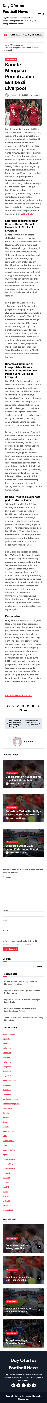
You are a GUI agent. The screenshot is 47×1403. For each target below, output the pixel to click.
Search (7, 958)
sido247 (6, 1182)
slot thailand (8, 1210)
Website (6, 930)
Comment (7, 877)
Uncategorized (11, 59)
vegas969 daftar (9, 1080)
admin (31, 741)
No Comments (35, 95)
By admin (12, 95)
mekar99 (6, 1201)
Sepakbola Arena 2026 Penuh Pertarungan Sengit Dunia (22, 849)
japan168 (6, 1039)
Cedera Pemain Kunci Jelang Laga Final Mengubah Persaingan (23, 780)
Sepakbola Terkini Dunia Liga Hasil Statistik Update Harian (22, 991)
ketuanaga (7, 1085)
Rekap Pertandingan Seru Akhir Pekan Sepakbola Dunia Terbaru (20, 1009)
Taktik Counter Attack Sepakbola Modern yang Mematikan (23, 1018)
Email (6, 920)
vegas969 (7, 1076)
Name (6, 910)
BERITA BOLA (27, 213)
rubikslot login (8, 1164)
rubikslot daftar (9, 1159)
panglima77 (7, 1057)
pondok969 (7, 1108)
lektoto (6, 1136)
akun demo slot (9, 1034)
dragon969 (7, 1071)
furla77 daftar (8, 1141)
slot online (7, 1048)
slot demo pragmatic (11, 1103)
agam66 (6, 1154)
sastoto (6, 1127)
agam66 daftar (9, 1150)
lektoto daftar (8, 1131)
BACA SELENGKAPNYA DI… (18, 695)
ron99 (5, 1191)
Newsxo (35, 1396)
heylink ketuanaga (10, 1099)
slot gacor (7, 1066)
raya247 (6, 1196)
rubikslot (6, 1173)
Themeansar (23, 1399)
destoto (6, 1113)
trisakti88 (7, 1205)
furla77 (6, 1145)
